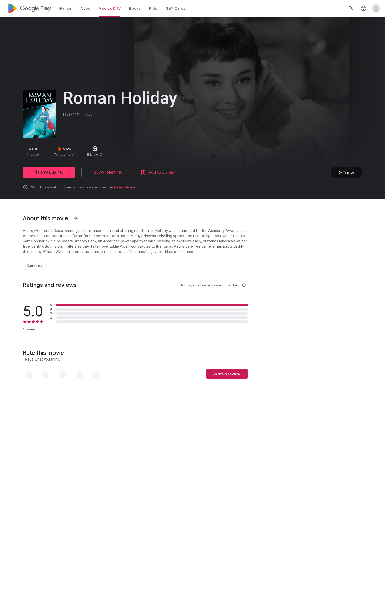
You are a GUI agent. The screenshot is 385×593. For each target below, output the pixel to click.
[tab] (65, 8)
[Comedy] (35, 266)
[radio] (29, 374)
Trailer (345, 172)
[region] (116, 151)
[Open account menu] (376, 8)
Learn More (124, 187)
